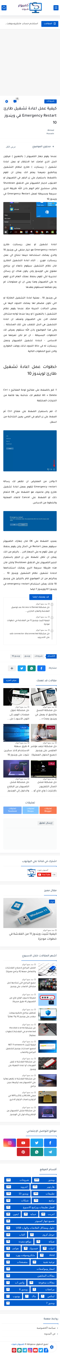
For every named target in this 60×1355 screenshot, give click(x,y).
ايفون (13, 1214)
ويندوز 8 (18, 1289)
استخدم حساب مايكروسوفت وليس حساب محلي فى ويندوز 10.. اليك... (21, 24)
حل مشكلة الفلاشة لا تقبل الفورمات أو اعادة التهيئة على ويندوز (22, 1066)
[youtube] (23, 1143)
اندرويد (17, 1186)
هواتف (13, 1248)
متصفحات (17, 1262)
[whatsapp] (36, 1152)
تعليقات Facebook (12, 810)
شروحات (50, 101)
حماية (30, 1214)
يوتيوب (14, 1296)
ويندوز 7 (31, 1303)
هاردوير (44, 1186)
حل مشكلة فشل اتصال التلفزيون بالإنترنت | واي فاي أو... (44, 786)
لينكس (48, 1296)
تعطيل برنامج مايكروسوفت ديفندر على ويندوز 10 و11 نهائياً (22, 1015)
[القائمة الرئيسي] (56, 7)
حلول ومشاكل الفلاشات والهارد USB (30, 1227)
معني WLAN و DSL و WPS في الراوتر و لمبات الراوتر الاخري (22, 1098)
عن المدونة (50, 1333)
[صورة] (47, 969)
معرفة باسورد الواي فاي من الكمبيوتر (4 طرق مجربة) (22, 1000)
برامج (45, 1200)
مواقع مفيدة (19, 1241)
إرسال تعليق (45, 823)
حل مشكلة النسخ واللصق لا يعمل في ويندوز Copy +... (46, 714)
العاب (16, 1234)
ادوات (49, 1248)
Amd (47, 1255)
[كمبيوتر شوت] (30, 8)
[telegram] (50, 1152)
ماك (31, 1296)
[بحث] (4, 7)
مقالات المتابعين (30, 1275)
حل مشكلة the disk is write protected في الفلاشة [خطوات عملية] (20, 1032)
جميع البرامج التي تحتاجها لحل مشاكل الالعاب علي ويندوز (21, 985)
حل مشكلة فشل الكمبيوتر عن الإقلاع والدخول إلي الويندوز (18, 786)
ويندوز (27, 656)
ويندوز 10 (16, 656)
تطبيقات (44, 1193)
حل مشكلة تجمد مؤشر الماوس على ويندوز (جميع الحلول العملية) (44, 751)
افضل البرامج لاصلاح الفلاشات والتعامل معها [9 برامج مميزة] (20, 970)
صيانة (46, 1241)
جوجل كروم (43, 1234)
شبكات (18, 1200)
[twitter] (36, 1143)
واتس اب (16, 1282)
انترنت (48, 1214)
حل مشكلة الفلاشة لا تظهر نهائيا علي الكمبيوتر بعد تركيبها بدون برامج (19, 1083)
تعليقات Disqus (30, 810)
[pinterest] (23, 1152)
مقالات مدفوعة (42, 1282)
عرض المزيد (11, 681)
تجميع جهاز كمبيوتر (30, 1221)
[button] (41, 668)
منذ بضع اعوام (41, 604)
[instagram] (9, 1143)
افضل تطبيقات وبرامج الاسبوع (30, 1207)
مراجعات (44, 1289)
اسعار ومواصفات (30, 1268)
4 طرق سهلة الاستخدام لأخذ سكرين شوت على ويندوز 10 (16, 751)
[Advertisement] (30, 62)
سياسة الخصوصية (46, 1327)
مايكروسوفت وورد (21, 1255)
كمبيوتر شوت (17, 1344)
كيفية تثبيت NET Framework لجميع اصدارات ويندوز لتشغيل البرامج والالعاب (21, 1049)
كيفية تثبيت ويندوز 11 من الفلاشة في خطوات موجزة (33, 937)
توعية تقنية (44, 1262)
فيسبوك (31, 1248)
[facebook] (50, 1143)
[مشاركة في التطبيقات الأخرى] (12, 668)
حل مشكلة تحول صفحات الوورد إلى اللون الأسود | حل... (18, 714)
